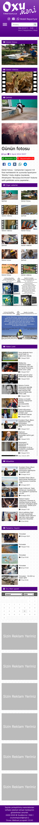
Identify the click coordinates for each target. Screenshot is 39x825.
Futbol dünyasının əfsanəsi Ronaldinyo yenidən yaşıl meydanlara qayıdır (25, 412)
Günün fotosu (26, 201)
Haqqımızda (27, 30)
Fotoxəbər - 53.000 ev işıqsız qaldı (27, 577)
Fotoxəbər (22, 534)
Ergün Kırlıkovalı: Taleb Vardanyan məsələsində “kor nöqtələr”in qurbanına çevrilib (28, 490)
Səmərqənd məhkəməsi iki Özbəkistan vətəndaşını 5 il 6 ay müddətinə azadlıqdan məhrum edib (26, 447)
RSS (30, 815)
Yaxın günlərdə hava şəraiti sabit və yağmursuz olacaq (25, 354)
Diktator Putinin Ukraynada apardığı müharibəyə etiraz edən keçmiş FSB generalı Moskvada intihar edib (25, 389)
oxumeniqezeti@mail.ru (19, 818)
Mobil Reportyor (28, 19)
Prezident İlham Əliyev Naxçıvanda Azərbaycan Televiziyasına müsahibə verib (27, 480)
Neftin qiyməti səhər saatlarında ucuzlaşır (25, 375)
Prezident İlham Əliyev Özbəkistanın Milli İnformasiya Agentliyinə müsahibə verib (26, 423)
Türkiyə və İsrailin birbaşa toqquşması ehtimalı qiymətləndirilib (25, 401)
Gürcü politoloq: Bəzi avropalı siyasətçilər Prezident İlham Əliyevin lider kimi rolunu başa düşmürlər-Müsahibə (27, 516)
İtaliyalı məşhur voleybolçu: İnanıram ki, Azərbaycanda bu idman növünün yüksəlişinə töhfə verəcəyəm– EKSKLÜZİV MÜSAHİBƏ (28, 503)
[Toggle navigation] (5, 24)
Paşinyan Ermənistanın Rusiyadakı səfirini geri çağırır (26, 434)
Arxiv (20, 30)
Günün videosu (7, 216)
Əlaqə (35, 30)
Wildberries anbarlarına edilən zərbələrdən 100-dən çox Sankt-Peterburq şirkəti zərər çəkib (25, 366)
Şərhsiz (4, 201)
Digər (4, 154)
